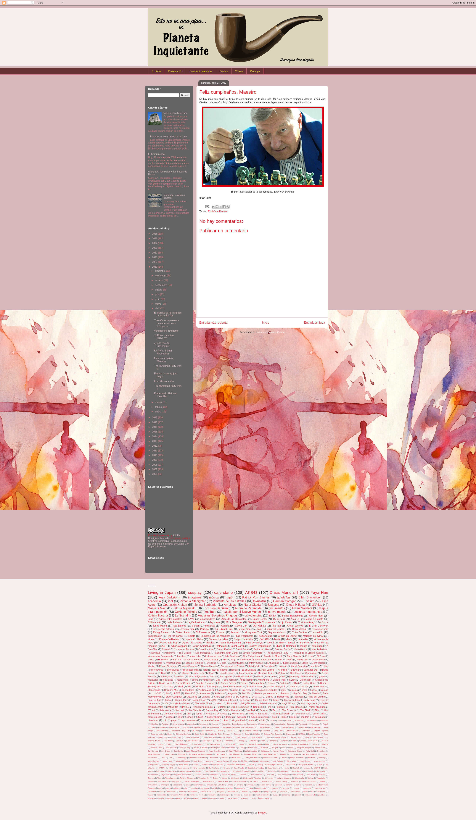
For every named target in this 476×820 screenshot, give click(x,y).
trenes (213, 798)
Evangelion (258, 683)
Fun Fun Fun (154, 700)
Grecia (305, 663)
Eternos (244, 683)
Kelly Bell (310, 751)
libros (284, 717)
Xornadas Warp (239, 781)
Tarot (275, 710)
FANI (263, 741)
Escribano (229, 741)
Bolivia (196, 731)
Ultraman (291, 646)
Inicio (265, 322)
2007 (155, 469)
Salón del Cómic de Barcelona (255, 659)
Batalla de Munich (273, 656)
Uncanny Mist (171, 690)
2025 (155, 238)
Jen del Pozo (261, 700)
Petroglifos (172, 707)
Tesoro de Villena (228, 775)
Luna (150, 619)
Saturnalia (209, 771)
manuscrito (161, 795)
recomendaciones (210, 720)
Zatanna (294, 781)
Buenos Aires (207, 731)
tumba (221, 798)
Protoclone (290, 764)
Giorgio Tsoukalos (243, 639)
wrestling (211, 663)
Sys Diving (166, 775)
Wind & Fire (223, 781)
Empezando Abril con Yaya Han (165, 395)
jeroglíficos (256, 791)
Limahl (283, 754)
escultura (285, 788)
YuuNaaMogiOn (206, 690)
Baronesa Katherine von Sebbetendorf (239, 727)
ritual (225, 720)
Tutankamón (203, 778)
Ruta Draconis (296, 707)
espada (296, 788)
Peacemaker (217, 764)
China (217, 696)
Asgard (215, 724)
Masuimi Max (156, 608)
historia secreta (213, 656)
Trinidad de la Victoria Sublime (308, 653)
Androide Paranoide (248, 608)
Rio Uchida (185, 653)
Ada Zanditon (232, 656)
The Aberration (256, 775)
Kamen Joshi (278, 751)
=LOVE (176, 693)
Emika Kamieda (193, 741)
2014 (155, 436)
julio (157, 294)
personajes (287, 795)
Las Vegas (212, 686)
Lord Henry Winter (232, 686)
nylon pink (248, 795)
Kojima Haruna (158, 615)
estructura (307, 788)
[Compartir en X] (221, 207)
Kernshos (321, 751)
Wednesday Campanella (160, 656)
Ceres (169, 734)
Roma (286, 768)
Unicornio (269, 778)
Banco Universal (212, 727)
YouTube (210, 611)
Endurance (208, 741)
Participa (255, 71)
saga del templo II (276, 629)
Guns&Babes (196, 744)
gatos (235, 690)
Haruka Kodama (255, 744)
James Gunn (319, 748)
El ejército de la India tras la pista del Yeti (168, 314)
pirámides (303, 639)
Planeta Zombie (209, 666)
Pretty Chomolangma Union (270, 764)
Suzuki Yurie (153, 775)
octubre (159, 280)
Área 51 (295, 619)
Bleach (315, 693)
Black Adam (315, 727)
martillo (192, 795)
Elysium (309, 601)
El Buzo (162, 673)
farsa (161, 791)
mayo (158, 303)
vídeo (151, 639)
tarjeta (204, 798)
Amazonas (205, 693)
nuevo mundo (277, 611)
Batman (285, 693)
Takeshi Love (200, 775)
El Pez (174, 673)
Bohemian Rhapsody (181, 731)
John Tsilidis (318, 663)
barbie (298, 785)
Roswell (295, 768)
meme (293, 717)
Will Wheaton (208, 781)
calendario (223, 592)
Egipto (191, 636)
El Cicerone (318, 737)
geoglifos (220, 791)
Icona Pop (252, 748)
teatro (252, 720)
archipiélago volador (215, 785)
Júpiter (276, 700)
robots (234, 670)
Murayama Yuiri (253, 632)
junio (158, 299)
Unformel (282, 666)
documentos (277, 608)
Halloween (163, 659)
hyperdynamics (173, 663)
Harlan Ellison (199, 700)
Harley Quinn (309, 683)
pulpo (174, 720)
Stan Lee (272, 771)
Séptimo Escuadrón (182, 775)
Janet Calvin (237, 646)
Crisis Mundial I (284, 592)
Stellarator (283, 771)
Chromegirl (305, 680)
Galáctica (284, 741)
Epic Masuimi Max (164, 381)
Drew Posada (256, 737)
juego (266, 791)
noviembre (161, 275)
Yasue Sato (267, 781)
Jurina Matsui (160, 625)
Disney (269, 696)
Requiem (258, 707)
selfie (178, 798)
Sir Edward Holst (224, 629)
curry (251, 788)
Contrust (237, 734)
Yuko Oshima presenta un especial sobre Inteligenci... (166, 323)
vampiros (207, 680)
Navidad (155, 653)
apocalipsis (177, 785)
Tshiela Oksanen (187, 778)
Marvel (235, 632)
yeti (253, 798)
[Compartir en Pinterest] (228, 207)
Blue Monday (162, 731)
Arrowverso (204, 724)
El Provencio (203, 632)
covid (214, 788)
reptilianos (168, 680)
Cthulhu (256, 734)
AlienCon (154, 724)
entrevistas (195, 656)
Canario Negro (292, 731)
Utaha (310, 778)
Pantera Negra (168, 764)
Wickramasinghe (192, 781)
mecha (202, 795)
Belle (277, 727)
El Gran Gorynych (318, 625)
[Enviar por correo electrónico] (214, 207)
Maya (284, 758)
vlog (218, 680)
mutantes (210, 625)
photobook (153, 720)
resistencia (182, 680)
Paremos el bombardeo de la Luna (168, 136)
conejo (189, 717)
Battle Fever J (265, 727)
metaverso (153, 680)
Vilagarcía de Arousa (216, 713)
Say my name (223, 771)
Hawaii (185, 673)
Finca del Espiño (316, 696)
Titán (159, 778)
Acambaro (299, 720)
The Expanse (289, 710)
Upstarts (273, 604)
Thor (317, 710)
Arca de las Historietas (234, 619)
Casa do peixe (157, 734)
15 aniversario (249, 670)
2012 (155, 445)
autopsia (278, 785)
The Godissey (284, 775)
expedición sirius (259, 717)
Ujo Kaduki (286, 622)
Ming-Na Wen (248, 703)
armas (230, 785)
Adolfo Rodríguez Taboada (164, 537)
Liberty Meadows (268, 754)
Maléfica (225, 758)
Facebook (298, 696)
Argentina (191, 724)
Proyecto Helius (306, 764)
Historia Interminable (299, 744)
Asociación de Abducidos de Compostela (239, 724)
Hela (267, 744)
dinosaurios (173, 670)
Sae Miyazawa (202, 653)
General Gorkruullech (308, 741)
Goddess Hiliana (262, 649)
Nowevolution (319, 761)
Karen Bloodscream (230, 642)
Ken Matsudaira (292, 700)
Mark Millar (236, 758)
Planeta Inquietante (203, 707)
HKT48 (295, 683)
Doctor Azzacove (192, 737)
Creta (247, 734)
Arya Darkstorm (169, 597)
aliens (289, 639)
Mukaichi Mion (211, 659)
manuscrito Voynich (177, 795)
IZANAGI (264, 639)
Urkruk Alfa (299, 778)
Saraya (198, 771)
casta (168, 788)
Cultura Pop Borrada (273, 734)
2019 (155, 266)
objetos (294, 690)
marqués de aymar (313, 636)
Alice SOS (190, 693)
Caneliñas (306, 731)
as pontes (223, 690)
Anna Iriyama (178, 724)
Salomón (160, 771)
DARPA (301, 734)
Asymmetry (303, 724)
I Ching (241, 748)
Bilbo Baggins (288, 727)
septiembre (161, 285)
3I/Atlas (317, 604)
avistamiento (318, 659)
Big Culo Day (300, 693)
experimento (320, 788)
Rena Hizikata (199, 768)
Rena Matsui (299, 629)
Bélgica (210, 642)
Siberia (278, 659)
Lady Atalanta (174, 622)
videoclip (244, 798)
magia (150, 795)
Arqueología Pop (168, 642)
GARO (151, 659)
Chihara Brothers (183, 734)
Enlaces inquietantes (201, 71)
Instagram (221, 646)
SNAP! (317, 768)
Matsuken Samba (271, 758)
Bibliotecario (154, 622)
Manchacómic (246, 673)
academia (154, 601)
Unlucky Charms (284, 778)
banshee (181, 656)
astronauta (251, 785)
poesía (298, 795)
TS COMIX (279, 619)
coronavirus (157, 670)
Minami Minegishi (276, 686)
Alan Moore (312, 720)
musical (237, 795)
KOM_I (199, 686)
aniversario (152, 785)
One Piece (295, 673)
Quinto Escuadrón (240, 707)
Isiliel (180, 686)
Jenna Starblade (205, 604)
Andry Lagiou (267, 670)
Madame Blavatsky (198, 758)
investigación (155, 636)
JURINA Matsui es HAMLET (164, 337)
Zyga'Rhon (244, 629)
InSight (275, 748)
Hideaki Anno (301, 649)
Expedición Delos (193, 639)
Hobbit (315, 744)
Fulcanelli (272, 741)
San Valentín (195, 710)
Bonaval (166, 649)
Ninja (233, 659)
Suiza (213, 676)
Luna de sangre (226, 673)
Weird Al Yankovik (257, 713)
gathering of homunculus (302, 676)
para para (320, 717)
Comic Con (241, 625)
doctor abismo (214, 717)
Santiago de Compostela (261, 622)
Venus (199, 713)
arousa (240, 785)
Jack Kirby (198, 673)
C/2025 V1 (191, 696)
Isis (189, 686)
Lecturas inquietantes (308, 611)
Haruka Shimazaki (201, 646)
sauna (170, 798)
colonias (194, 788)
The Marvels (298, 775)
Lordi (163, 758)
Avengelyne (174, 727)
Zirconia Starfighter (193, 601)
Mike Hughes (153, 761)
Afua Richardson (251, 656)
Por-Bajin (165, 676)
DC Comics (242, 696)
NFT (225, 659)
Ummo (224, 778)
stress (195, 798)
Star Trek (250, 710)
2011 (155, 450)
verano (324, 690)
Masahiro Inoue (266, 673)
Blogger (262, 812)
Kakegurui (265, 751)
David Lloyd (176, 737)
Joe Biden (165, 751)
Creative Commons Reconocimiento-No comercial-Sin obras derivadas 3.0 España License (168, 544)
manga (303, 646)
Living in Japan (162, 592)
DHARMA (257, 696)
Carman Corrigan (284, 601)
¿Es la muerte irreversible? (162, 344)
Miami (219, 703)
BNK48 (186, 727)
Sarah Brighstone (197, 676)
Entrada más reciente (213, 322)
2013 (155, 441)
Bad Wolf (246, 693)
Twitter (215, 778)
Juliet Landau (251, 751)
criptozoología (155, 663)
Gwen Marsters (302, 608)
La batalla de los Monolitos (215, 636)
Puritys (319, 764)
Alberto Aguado (179, 646)
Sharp (279, 646)
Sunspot (264, 710)
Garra (293, 741)
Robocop (280, 707)
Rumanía (307, 768)
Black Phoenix (294, 656)
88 (167, 693)
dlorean (196, 625)
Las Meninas (234, 754)
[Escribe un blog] (217, 207)
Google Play (181, 700)
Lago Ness (220, 754)
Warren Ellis (238, 713)
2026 (155, 233)
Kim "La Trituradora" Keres (186, 659)
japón (230, 597)
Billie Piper (302, 727)
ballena (289, 785)
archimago (198, 785)
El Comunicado (156, 154)
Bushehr (295, 670)
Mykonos (215, 622)
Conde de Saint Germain (219, 734)
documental (261, 788)
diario (200, 717)
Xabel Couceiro (299, 666)
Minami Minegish (183, 761)
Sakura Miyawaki (184, 608)
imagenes (194, 597)
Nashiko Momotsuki (260, 761)
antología (165, 785)
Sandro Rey (212, 710)
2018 (155, 417)
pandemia (306, 717)
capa (160, 788)
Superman (320, 771)
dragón (229, 717)
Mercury (322, 758)
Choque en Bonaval (184, 649)
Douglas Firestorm (205, 683)
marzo (159, 402)
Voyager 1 (176, 781)
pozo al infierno (219, 670)
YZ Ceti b (254, 781)
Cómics (224, 71)
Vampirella (320, 778)
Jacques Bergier (304, 748)
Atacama (315, 724)
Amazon (165, 724)
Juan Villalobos (235, 751)
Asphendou (265, 724)
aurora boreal (265, 785)
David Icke (163, 737)
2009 (155, 460)
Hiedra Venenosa (280, 744)
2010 (155, 455)
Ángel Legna (263, 798)
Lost (170, 758)
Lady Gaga (309, 700)
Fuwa (168, 700)
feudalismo (192, 791)
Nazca (304, 686)
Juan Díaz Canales (217, 751)
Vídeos (239, 71)
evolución (242, 717)
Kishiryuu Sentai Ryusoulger (163, 352)
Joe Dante (178, 751)
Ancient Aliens (237, 663)
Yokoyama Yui (301, 713)
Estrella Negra (290, 663)
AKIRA (288, 720)
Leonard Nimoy (251, 754)
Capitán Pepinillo (321, 731)
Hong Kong (185, 748)
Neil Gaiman (278, 761)
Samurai (179, 710)
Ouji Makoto (259, 625)
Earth (307, 737)
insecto (245, 791)
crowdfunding (253, 615)
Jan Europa (153, 751)
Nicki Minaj (291, 761)
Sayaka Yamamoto (252, 653)
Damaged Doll (310, 670)
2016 (155, 427)
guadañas (283, 597)
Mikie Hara (167, 761)
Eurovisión (253, 741)
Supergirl (309, 771)
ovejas (276, 795)
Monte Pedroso (189, 666)
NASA (272, 615)
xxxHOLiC (156, 693)
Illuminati (264, 748)
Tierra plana (226, 676)
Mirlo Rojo (198, 761)
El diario (156, 71)
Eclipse (309, 656)
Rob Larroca (179, 625)
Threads (321, 775)
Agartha (225, 625)
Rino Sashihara (320, 629)
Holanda (324, 744)
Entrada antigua (314, 322)
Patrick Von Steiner (255, 597)
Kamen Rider (316, 615)
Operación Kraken (175, 604)
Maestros (214, 758)
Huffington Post (218, 748)
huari (274, 717)
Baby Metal (197, 727)
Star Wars (269, 666)
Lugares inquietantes (260, 646)
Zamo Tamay (281, 781)
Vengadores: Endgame (166, 330)
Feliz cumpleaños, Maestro (164, 360)
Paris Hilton (183, 764)
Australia (162, 727)
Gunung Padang (213, 744)
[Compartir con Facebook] (224, 207)
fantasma (152, 791)
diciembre (160, 270)
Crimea (228, 696)
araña (188, 785)
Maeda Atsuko (254, 686)
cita (185, 788)
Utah (188, 713)
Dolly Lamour (241, 737)
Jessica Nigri (187, 629)
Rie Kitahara (213, 768)
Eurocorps (241, 741)
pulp (165, 720)
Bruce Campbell (174, 696)
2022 (155, 252)
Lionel (270, 642)
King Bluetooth (154, 754)
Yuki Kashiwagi (306, 622)
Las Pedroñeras (244, 636)
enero (158, 411)
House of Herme (201, 748)
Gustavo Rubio (282, 649)
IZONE (213, 700)
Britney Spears (255, 663)
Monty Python (223, 761)
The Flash (305, 710)
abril (157, 308)
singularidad (238, 720)
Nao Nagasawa (309, 703)
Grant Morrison (181, 744)
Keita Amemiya (254, 642)
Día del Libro (295, 737)
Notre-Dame (305, 761)
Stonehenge (154, 690)
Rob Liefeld (254, 666)
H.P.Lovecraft (229, 744)
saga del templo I (194, 663)
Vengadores (188, 690)
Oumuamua (311, 673)
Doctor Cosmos (184, 683)
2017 (155, 422)
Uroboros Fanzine (173, 713)
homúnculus (265, 636)
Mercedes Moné (203, 703)
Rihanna (226, 768)
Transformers (170, 778)
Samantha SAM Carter (226, 653)
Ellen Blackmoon (310, 597)
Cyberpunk (290, 734)
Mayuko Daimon (320, 649)
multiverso (212, 795)
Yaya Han (319, 592)
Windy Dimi (302, 659)
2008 (155, 464)
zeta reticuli (230, 680)
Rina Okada (239, 768)
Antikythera (263, 680)
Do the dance (175, 636)
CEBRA (220, 731)
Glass (161, 744)
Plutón (251, 764)
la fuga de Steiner (287, 636)
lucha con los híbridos (266, 690)
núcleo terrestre (262, 795)
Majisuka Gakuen (182, 703)
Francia (271, 683)
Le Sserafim (183, 615)
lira (312, 791)
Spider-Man (259, 771)
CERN (292, 680)
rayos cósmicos (189, 720)
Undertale (235, 778)
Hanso (241, 744)
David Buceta (243, 649)
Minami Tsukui (287, 642)
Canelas (206, 696)
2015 (155, 431)
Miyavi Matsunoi (268, 703)
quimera (151, 798)
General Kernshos (218, 639)
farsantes (171, 791)
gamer (282, 676)
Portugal (204, 629)
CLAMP (230, 731)
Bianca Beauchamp (292, 615)
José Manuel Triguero (195, 751)
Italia (291, 748)
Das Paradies (314, 734)
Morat (235, 761)
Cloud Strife (199, 734)
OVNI (191, 619)
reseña (161, 798)
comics (259, 676)
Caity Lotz (278, 731)
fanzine (271, 676)
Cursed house (205, 649)
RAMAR (162, 768)
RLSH (171, 768)
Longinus (294, 754)
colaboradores (207, 619)
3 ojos (223, 663)
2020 (155, 262)
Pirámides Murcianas (236, 764)
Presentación (175, 71)
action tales (319, 713)
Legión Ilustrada (196, 622)
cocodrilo (318, 632)
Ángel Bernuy (246, 680)
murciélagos (225, 795)
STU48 (151, 710)
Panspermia (153, 764)
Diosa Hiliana (295, 604)
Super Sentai (260, 619)
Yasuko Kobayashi (280, 713)
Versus (151, 781)
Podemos (221, 707)
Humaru (231, 748)
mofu (283, 690)
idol (170, 601)
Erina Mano (273, 663)
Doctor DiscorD (209, 737)
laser (305, 791)
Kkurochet (169, 754)
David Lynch (165, 683)
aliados (170, 717)
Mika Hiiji (232, 703)
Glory (169, 744)
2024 (155, 243)
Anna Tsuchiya (295, 625)
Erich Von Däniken (218, 211)
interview (246, 690)
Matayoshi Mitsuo (252, 758)
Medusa (311, 758)
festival (182, 791)
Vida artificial (162, 781)
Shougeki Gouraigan (242, 771)
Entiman (220, 632)
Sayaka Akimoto (277, 632)
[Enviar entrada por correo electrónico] (207, 206)
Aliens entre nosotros (170, 619)
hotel (205, 670)
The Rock (311, 775)
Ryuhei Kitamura (316, 707)
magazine (321, 791)
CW (238, 731)
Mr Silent (245, 761)
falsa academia (191, 670)
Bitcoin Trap (279, 680)
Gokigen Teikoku (186, 611)
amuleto (315, 666)
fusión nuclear (207, 791)
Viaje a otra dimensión (175, 113)
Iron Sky (168, 686)
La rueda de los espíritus (200, 754)
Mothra (293, 686)
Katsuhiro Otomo (295, 751)
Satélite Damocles (232, 710)
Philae (185, 707)
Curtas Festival (224, 649)
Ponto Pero (318, 686)
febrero (159, 407)
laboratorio (295, 791)
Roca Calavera (274, 768)
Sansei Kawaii (185, 771)
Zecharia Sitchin (309, 781)
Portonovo (169, 653)
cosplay (195, 592)
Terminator (213, 775)
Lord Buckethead (309, 754)
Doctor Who (283, 696)
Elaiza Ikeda (182, 632)
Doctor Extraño (225, 737)
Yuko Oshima (299, 632)
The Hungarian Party (277, 653)
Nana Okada (252, 604)
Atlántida (282, 670)
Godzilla (283, 683)
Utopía (289, 659)
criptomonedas (226, 788)
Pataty (195, 764)
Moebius (209, 761)
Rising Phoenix (161, 632)
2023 (155, 247)
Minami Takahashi (168, 666)
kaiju (274, 791)
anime (322, 781)
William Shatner (244, 676)
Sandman (171, 771)
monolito (304, 642)
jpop (258, 629)
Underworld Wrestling (252, 778)
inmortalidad (233, 791)
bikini (325, 666)
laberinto (283, 791)
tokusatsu (259, 601)
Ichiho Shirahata (314, 619)
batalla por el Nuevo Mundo (242, 611)
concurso (205, 788)
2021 (155, 257)
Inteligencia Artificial (164, 629)
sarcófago (317, 646)
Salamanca (165, 710)
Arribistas (230, 604)
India (283, 748)
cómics (324, 622)
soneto (187, 798)
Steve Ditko (297, 771)
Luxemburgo (181, 758)
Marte (277, 639)
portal (314, 690)
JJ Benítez (245, 700)
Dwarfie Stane (280, 737)
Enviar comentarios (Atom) (270, 332)
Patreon (205, 764)
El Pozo (321, 656)
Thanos (243, 775)
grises (322, 676)
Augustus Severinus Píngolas (217, 615)
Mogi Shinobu (289, 703)
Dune (268, 737)
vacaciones (232, 798)
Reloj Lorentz (183, 768)
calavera (308, 785)
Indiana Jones (228, 700)
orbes (304, 690)
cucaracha (240, 788)
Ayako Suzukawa (192, 642)
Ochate (282, 673)
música (214, 597)
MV (166, 703)
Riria (269, 707)
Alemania (324, 720)
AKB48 (251, 592)
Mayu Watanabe (297, 758)
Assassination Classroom (284, 724)
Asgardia (232, 693)
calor (180, 717)
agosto (159, 289)
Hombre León (156, 748)
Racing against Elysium (233, 666)
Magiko (151, 666)
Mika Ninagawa (234, 622)
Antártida (219, 693)
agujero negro (155, 717)
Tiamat (151, 778)
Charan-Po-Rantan (169, 639)
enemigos (274, 788)
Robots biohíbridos (255, 768)
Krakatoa (181, 754)
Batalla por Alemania (266, 693)
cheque (177, 788)
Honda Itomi (171, 748)
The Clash (270, 775)
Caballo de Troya (250, 731)
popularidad (310, 795)
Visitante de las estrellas (229, 601)
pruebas (321, 795)
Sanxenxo (179, 676)
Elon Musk (168, 741)
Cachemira (265, 731)
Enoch (218, 741)
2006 (155, 474)
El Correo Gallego (227, 683)
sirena (195, 680)
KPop (211, 673)
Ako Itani (276, 625)
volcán (262, 720)
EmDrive (179, 741)
